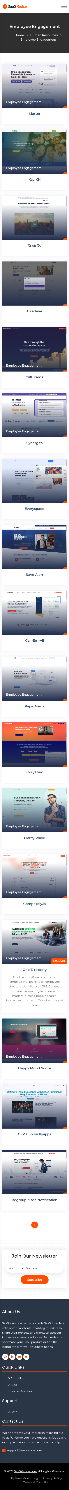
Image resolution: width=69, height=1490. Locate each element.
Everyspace (34, 509)
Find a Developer (22, 1391)
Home (19, 35)
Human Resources (44, 35)
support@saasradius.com (24, 1450)
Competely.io (34, 904)
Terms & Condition (36, 1482)
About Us (17, 1378)
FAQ (13, 1412)
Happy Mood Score (34, 1068)
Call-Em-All (34, 641)
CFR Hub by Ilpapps (34, 1134)
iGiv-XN (35, 180)
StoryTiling (34, 772)
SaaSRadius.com (25, 1471)
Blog (13, 1385)
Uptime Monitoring (24, 1478)
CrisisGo (34, 245)
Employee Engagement (24, 102)
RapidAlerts (35, 706)
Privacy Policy (52, 1478)
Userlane (34, 311)
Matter (34, 114)
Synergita (34, 443)
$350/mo (59, 961)
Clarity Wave (34, 838)
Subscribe (34, 1279)
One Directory (35, 970)
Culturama (34, 377)
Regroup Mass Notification (34, 1200)
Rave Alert (34, 575)
